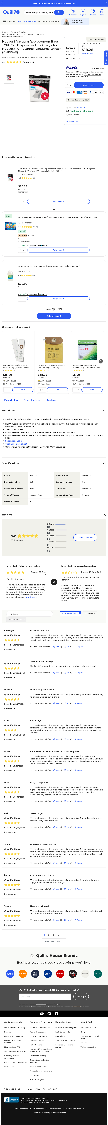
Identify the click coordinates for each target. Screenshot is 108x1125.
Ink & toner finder (63, 1032)
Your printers (60, 1036)
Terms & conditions (21, 1109)
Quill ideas (34, 1075)
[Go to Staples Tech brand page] (73, 974)
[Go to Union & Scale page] (85, 974)
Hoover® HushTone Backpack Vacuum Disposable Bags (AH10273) (51, 366)
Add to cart (89, 85)
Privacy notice (38, 1109)
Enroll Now (87, 53)
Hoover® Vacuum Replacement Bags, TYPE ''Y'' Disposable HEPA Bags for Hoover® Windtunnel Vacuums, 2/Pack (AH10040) (56, 170)
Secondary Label (14, 441)
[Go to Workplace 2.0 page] (98, 974)
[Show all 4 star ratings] (61, 530)
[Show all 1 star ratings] (60, 547)
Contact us (9, 1066)
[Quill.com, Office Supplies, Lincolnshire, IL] (11, 1100)
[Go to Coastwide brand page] (22, 974)
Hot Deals (42, 21)
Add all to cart (54, 316)
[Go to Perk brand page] (47, 974)
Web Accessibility (88, 1047)
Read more (31, 597)
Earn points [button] (96, 40)
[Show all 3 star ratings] (61, 535)
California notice (55, 1109)
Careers (83, 1043)
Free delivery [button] (45, 384)
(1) (48, 544)
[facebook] (57, 1014)
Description (11, 400)
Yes (57, 647)
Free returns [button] (74, 115)
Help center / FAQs (12, 1047)
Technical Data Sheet (16, 444)
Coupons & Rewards (26, 21)
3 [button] (53, 935)
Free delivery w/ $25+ (79, 100)
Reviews (52, 400)
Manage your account (13, 1036)
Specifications (32, 400)
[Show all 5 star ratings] (60, 524)
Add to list (73, 121)
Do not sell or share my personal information (50, 1113)
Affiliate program (37, 1079)
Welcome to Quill (88, 1027)
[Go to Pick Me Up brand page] (35, 974)
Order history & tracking (14, 1027)
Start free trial (97, 69)
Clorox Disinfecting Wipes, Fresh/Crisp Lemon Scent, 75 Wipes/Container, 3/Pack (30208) (57, 217)
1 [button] (44, 935)
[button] (106, 3)
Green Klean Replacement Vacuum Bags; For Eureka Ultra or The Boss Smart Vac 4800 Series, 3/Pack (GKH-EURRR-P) (87, 366)
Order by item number (65, 1040)
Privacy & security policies (15, 1062)
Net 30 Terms (36, 1045)
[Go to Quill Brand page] (10, 974)
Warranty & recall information (11, 1057)
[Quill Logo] (11, 12)
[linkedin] (49, 1014)
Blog (82, 1032)
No (68, 647)
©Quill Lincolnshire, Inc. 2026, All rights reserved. (38, 1100)
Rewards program (38, 1032)
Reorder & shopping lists (66, 1027)
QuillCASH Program (38, 1036)
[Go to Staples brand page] (60, 974)
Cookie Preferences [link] (73, 1109)
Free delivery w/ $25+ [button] (14, 384)
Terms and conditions (41, 1004)
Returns (7, 1032)
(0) (48, 538)
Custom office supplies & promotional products (41, 1050)
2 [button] (49, 935)
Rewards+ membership (40, 1027)
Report (80, 647)
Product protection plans (41, 1071)
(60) (49, 527)
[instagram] (42, 1014)
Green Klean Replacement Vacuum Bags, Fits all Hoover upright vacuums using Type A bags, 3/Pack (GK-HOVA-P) (16, 366)
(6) (48, 533)
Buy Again (54, 21)
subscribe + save (37, 1040)
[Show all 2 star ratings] (61, 541)
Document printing (38, 1056)
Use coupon (81, 996)
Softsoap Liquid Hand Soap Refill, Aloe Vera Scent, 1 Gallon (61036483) (49, 266)
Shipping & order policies (15, 1051)
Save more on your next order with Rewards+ (54, 3)
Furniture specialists (38, 1066)
